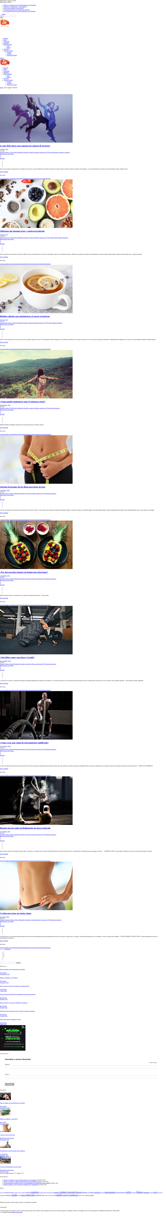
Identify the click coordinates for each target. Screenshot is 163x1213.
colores (23, 1192)
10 (4, 949)
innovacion (159, 1192)
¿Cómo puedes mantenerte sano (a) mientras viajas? (22, 401)
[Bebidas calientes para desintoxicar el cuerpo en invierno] (36, 312)
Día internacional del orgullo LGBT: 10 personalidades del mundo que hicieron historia (18, 994)
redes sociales (50, 1195)
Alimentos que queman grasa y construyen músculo (22, 231)
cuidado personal (9, 178)
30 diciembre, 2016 (5, 405)
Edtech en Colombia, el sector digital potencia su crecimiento (19, 5)
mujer (18, 1195)
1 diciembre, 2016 (5, 576)
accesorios (2, 1192)
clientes (19, 1192)
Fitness (7, 152)
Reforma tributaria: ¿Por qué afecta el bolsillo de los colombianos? (14, 1002)
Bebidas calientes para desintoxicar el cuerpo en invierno (25, 316)
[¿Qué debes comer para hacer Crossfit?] (36, 654)
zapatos (92, 1195)
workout (87, 1195)
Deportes (2, 152)
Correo (7, 1074)
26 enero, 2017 (4, 234)
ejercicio (97, 1192)
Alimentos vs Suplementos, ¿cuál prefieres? (15, 6)
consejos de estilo (42, 1192)
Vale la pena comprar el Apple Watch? (13, 8)
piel (43, 1195)
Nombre (7, 1064)
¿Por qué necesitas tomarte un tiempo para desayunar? (24, 572)
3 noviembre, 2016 (5, 831)
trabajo (80, 1195)
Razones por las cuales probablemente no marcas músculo (25, 828)
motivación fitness (34, 152)
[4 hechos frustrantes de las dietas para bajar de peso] (36, 483)
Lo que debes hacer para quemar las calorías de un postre (25, 146)
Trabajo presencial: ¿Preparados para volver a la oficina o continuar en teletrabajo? (17, 1011)
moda (14, 1195)
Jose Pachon (3, 973)
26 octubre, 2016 (4, 917)
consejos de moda (50, 1192)
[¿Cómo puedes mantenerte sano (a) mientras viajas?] (36, 398)
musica (23, 1195)
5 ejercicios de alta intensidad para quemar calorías (10, 1166)
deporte (79, 1192)
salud (50, 152)
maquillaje (2, 1195)
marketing (8, 1195)
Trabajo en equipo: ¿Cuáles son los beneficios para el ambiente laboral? (14, 986)
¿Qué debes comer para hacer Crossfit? (17, 657)
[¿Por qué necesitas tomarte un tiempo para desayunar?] (36, 568)
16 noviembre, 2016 (5, 746)
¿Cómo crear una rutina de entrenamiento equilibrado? (24, 743)
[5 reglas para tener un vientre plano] (36, 909)
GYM (10, 152)
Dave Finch (3, 981)
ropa (54, 1195)
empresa (102, 1192)
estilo (128, 1192)
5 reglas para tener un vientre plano (15, 913)
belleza (12, 1192)
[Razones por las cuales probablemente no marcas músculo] (36, 824)
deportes (16, 178)
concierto (27, 1192)
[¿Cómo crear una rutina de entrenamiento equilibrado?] (36, 739)
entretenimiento (121, 1192)
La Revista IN (4, 1154)
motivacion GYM (44, 152)
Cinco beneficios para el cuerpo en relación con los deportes (19, 11)
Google (151, 1192)
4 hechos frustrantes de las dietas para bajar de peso (22, 487)
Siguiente (7, 949)
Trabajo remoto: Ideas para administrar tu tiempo (10, 1019)
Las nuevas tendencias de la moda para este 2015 (16, 9)
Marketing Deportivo (23, 152)
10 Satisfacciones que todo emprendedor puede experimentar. (12, 1150)
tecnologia (65, 1195)
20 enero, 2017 (4, 320)
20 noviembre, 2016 (5, 661)
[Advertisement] (31, 32)
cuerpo (56, 1192)
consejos (2, 178)
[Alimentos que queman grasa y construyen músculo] (36, 227)
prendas (45, 1195)
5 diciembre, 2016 (5, 490)
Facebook (133, 1192)
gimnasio (146, 1192)
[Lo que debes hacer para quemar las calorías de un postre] (36, 142)
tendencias (74, 1195)
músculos (34, 178)
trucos (83, 1195)
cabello (16, 1192)
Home (1, 87)
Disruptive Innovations (16, 1212)
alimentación (7, 1192)
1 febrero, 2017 (4, 149)
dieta (6, 323)
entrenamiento (22, 178)
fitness (27, 178)
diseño (92, 1192)
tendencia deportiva (64, 152)
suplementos (55, 152)
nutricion (39, 178)
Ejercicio (7, 920)
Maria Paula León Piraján (7, 154)
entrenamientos (22, 434)
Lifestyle (15, 152)
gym (30, 178)
